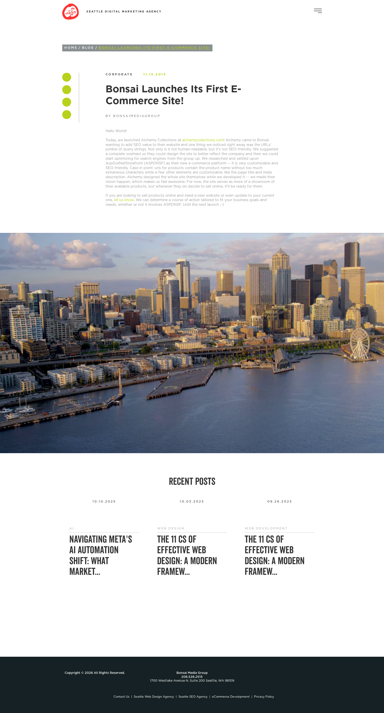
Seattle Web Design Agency (154, 696)
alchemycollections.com (203, 140)
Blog (88, 47)
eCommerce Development (231, 696)
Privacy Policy (264, 696)
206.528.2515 (192, 677)
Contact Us (121, 696)
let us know (124, 200)
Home (70, 47)
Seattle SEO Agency (193, 696)
